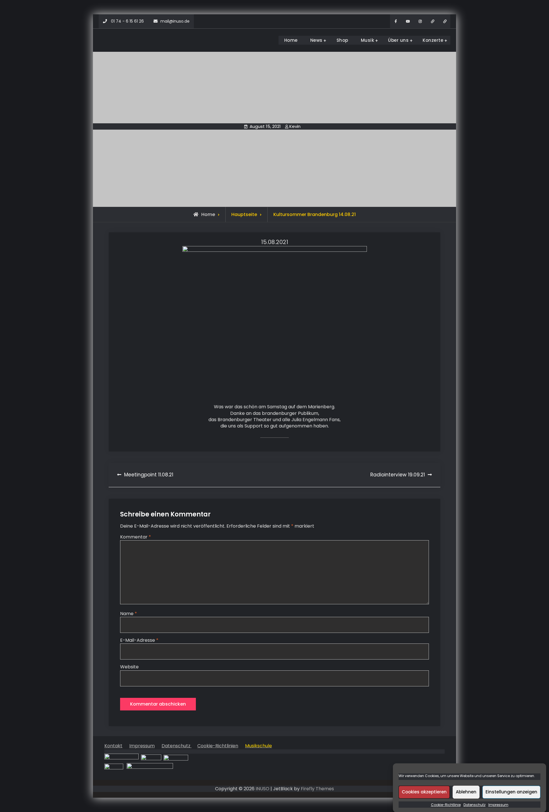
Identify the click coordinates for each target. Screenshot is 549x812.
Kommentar (135, 537)
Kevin (295, 126)
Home (291, 40)
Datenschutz (475, 804)
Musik (367, 40)
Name (128, 613)
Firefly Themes (317, 788)
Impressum (498, 804)
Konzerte (433, 40)
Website (129, 667)
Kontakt (113, 745)
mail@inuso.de (175, 21)
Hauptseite (244, 214)
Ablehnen (466, 792)
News (316, 40)
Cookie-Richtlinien (217, 745)
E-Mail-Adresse (139, 640)
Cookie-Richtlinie (446, 804)
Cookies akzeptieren (424, 792)
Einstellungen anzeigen (511, 792)
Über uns (398, 40)
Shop (342, 40)
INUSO (262, 788)
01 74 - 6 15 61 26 (127, 21)
